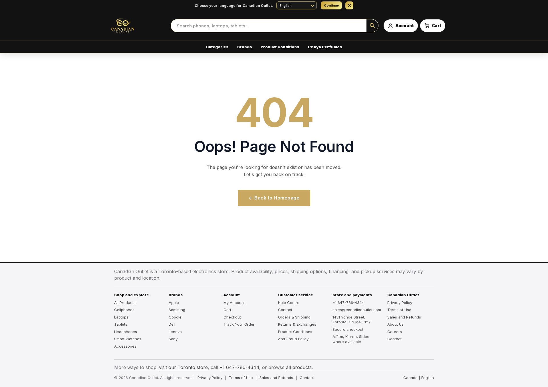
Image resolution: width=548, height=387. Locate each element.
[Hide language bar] (349, 5)
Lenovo (175, 331)
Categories (217, 47)
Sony (173, 338)
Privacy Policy (399, 302)
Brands (244, 47)
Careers (394, 331)
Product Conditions (280, 47)
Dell (172, 324)
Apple (174, 302)
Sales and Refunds (404, 317)
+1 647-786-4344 (348, 302)
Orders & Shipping (294, 317)
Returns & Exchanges (297, 324)
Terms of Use (399, 309)
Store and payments (352, 295)
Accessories (125, 346)
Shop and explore (131, 295)
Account (231, 295)
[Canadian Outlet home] (134, 25)
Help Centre (288, 302)
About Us (395, 324)
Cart (227, 309)
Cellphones (124, 309)
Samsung (177, 309)
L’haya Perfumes (325, 47)
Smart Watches (127, 338)
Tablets (120, 324)
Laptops (121, 317)
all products (299, 367)
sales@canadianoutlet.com (356, 309)
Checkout (232, 317)
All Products (125, 302)
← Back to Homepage (274, 198)
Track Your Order (239, 324)
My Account (234, 302)
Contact (285, 309)
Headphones (125, 331)
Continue (331, 5)
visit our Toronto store (183, 367)
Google (175, 317)
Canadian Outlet (403, 295)
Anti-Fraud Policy (293, 338)
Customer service (295, 295)
